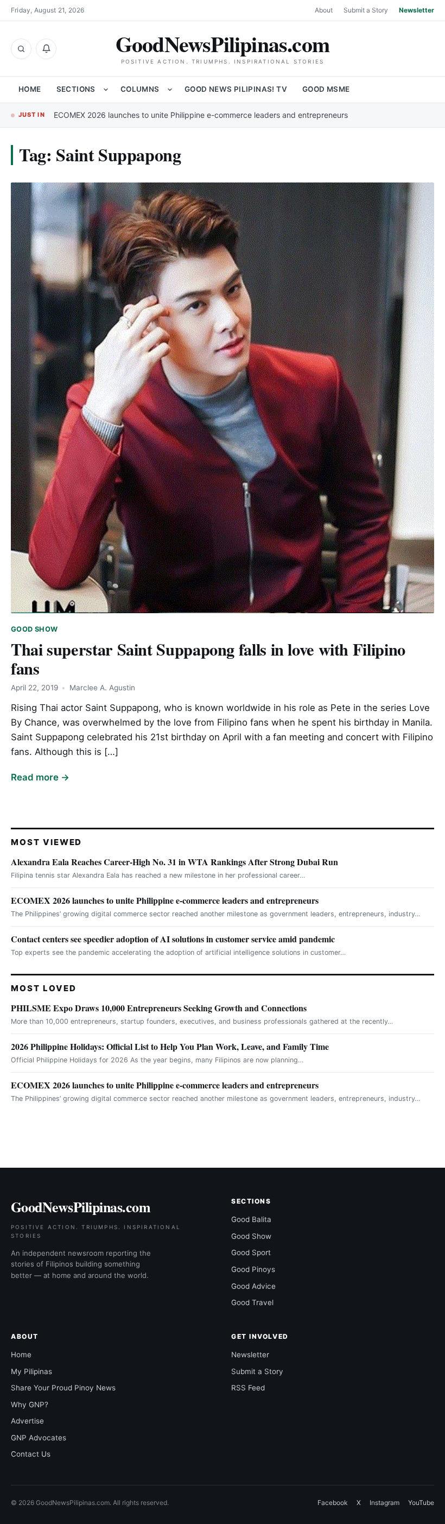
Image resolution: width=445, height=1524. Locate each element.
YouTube (421, 1502)
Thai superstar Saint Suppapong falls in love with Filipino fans (208, 658)
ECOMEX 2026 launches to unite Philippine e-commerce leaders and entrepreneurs (201, 114)
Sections (76, 89)
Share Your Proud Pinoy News (63, 1387)
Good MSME (326, 89)
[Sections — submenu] (106, 90)
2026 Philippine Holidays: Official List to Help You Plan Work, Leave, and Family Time (170, 1046)
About (324, 10)
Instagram (384, 1502)
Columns (140, 89)
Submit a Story (366, 10)
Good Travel (252, 1302)
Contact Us (30, 1454)
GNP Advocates (38, 1437)
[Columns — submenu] (170, 90)
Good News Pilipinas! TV (236, 89)
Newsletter (416, 10)
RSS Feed (248, 1387)
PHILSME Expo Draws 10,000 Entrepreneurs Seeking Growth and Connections (159, 1008)
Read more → (40, 777)
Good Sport (251, 1252)
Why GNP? (29, 1404)
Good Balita (251, 1219)
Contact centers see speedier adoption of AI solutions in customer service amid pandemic (173, 939)
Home (29, 89)
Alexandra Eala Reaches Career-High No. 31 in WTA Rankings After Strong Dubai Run (174, 861)
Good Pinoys (253, 1269)
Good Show (34, 629)
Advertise (27, 1420)
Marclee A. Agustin (102, 687)
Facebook (332, 1502)
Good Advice (253, 1286)
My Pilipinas (31, 1371)
